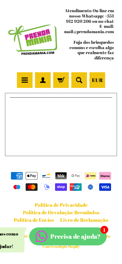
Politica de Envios (34, 219)
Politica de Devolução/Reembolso (61, 212)
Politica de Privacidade (61, 204)
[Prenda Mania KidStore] (33, 36)
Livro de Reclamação (84, 219)
